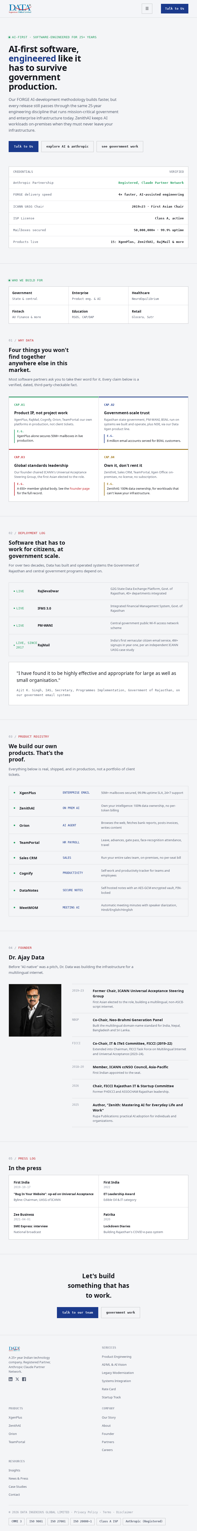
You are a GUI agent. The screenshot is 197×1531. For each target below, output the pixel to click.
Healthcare (145, 295)
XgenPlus (27, 792)
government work (120, 1312)
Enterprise (86, 295)
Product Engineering (116, 1356)
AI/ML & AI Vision (114, 1364)
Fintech (26, 314)
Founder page (80, 489)
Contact (14, 1494)
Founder (108, 1434)
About (106, 1425)
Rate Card (109, 1389)
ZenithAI (27, 808)
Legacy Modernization (118, 1372)
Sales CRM (28, 857)
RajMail (44, 645)
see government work (120, 146)
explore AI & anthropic (67, 146)
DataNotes (28, 890)
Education (83, 314)
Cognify (26, 873)
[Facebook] (24, 1379)
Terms (107, 1512)
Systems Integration (116, 1381)
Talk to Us (174, 8)
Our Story (109, 1417)
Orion (24, 825)
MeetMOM (28, 907)
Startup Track (111, 1397)
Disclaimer (124, 1512)
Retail (143, 314)
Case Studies (18, 1486)
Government (24, 295)
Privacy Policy (86, 1512)
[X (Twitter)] (17, 1379)
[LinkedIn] (10, 1379)
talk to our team (77, 1312)
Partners (108, 1442)
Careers (107, 1450)
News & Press (18, 1478)
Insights (14, 1470)
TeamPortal (29, 842)
